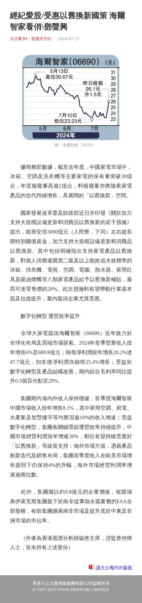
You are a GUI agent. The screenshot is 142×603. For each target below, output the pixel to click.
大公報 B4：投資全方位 (30, 39)
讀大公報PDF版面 (114, 567)
